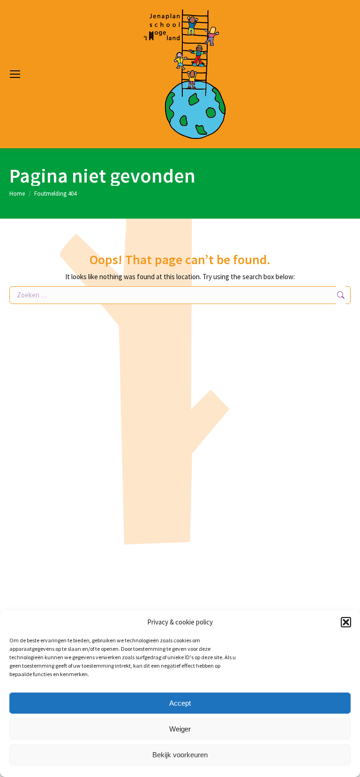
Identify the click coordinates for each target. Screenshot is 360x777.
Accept (180, 703)
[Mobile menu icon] (15, 74)
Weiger (180, 729)
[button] (346, 622)
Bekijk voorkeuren (180, 755)
